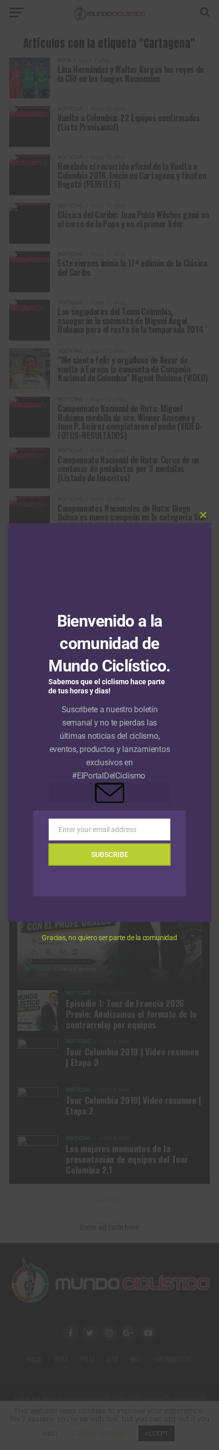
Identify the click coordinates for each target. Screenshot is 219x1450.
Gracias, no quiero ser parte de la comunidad (109, 938)
